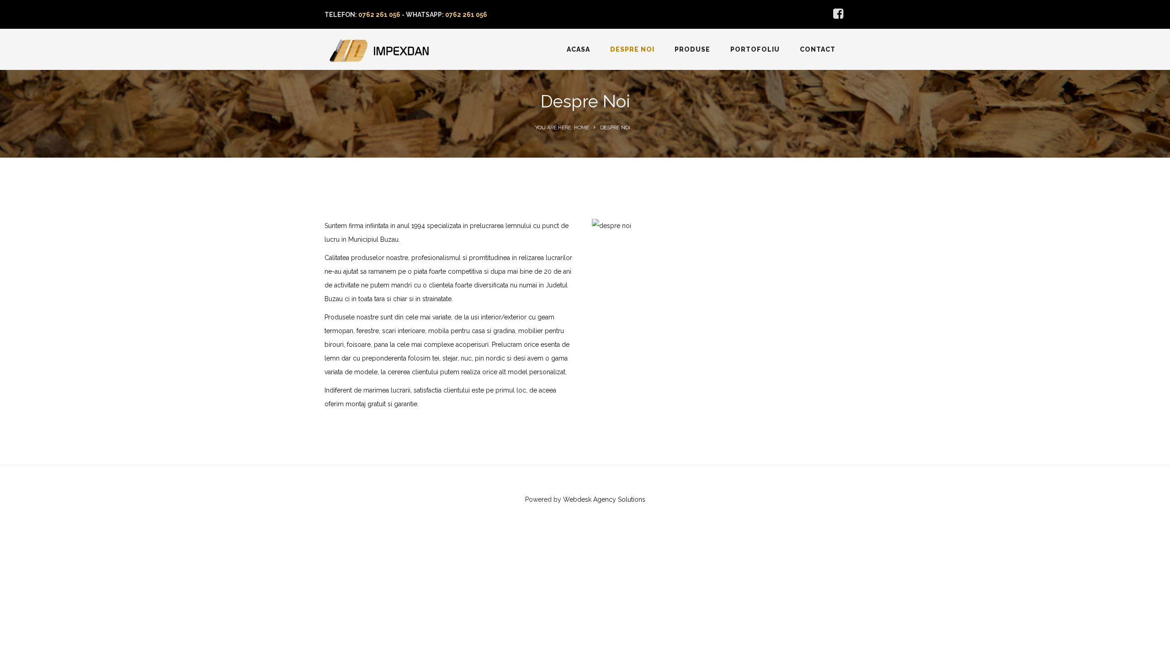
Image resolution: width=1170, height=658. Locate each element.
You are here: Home (562, 128)
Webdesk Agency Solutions (604, 499)
